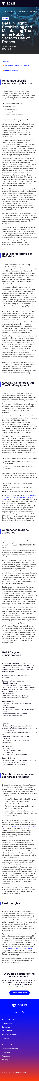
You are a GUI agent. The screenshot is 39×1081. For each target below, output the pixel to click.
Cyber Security (7, 11)
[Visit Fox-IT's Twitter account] (23, 1012)
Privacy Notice (7, 1023)
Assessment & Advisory (10, 1045)
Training (5, 1060)
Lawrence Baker (10, 46)
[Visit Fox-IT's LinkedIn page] (16, 1012)
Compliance (6, 1052)
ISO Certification (8, 1031)
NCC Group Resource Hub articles (25, 11)
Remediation (6, 1056)
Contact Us (6, 1027)
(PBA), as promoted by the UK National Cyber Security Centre (19, 497)
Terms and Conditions (10, 1020)
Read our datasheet (19, 993)
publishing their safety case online (20, 948)
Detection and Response (10, 1049)
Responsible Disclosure (10, 1034)
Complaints (6, 1038)
